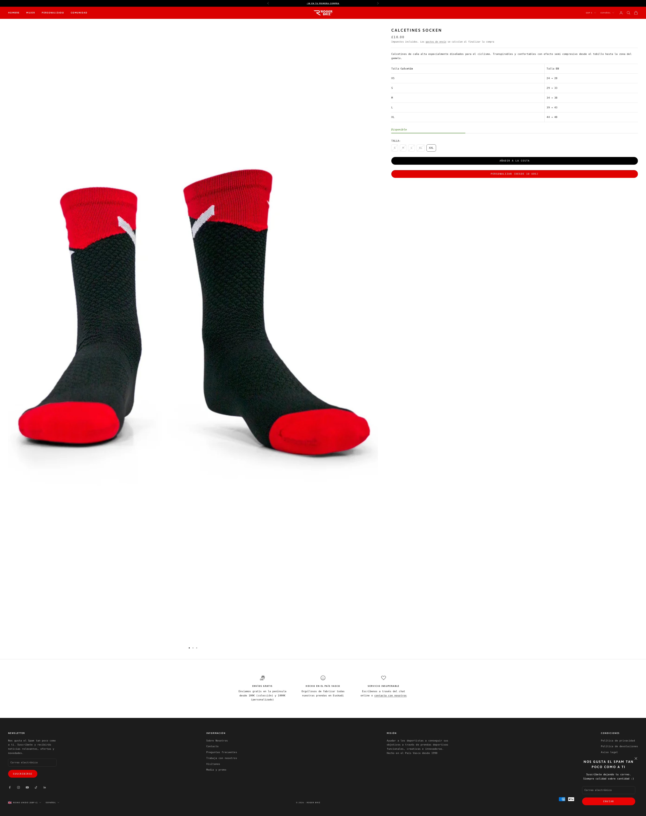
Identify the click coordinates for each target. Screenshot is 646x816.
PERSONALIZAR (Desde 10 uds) (515, 173)
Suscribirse (22, 773)
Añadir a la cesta (515, 160)
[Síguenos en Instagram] (18, 787)
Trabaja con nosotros (221, 758)
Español (606, 13)
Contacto (212, 746)
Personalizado (53, 12)
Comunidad (79, 12)
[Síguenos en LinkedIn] (44, 787)
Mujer (30, 12)
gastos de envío (436, 41)
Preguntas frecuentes (221, 752)
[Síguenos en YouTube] (27, 787)
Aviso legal (609, 752)
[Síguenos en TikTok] (36, 787)
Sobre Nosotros (217, 740)
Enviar (608, 801)
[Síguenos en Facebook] (9, 787)
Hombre (14, 12)
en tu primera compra (323, 3)
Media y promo (216, 769)
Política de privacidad (618, 740)
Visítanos (213, 764)
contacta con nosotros (390, 695)
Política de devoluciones (619, 746)
